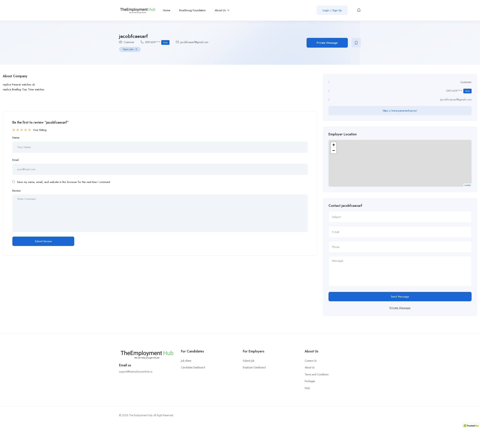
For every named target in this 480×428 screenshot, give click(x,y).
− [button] (333, 150)
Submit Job (248, 361)
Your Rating (39, 130)
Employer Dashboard (254, 367)
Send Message (400, 297)
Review (16, 191)
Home (166, 10)
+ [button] (333, 144)
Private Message (327, 43)
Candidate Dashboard (193, 367)
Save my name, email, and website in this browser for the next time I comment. (64, 182)
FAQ (307, 388)
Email (15, 160)
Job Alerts (186, 361)
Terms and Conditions (316, 374)
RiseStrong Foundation (192, 10)
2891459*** (156, 42)
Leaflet (467, 185)
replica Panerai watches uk (19, 84)
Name (16, 138)
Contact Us (310, 361)
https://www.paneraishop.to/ (400, 111)
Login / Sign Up (332, 10)
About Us (221, 10)
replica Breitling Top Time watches (23, 89)
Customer (129, 42)
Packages (310, 381)
